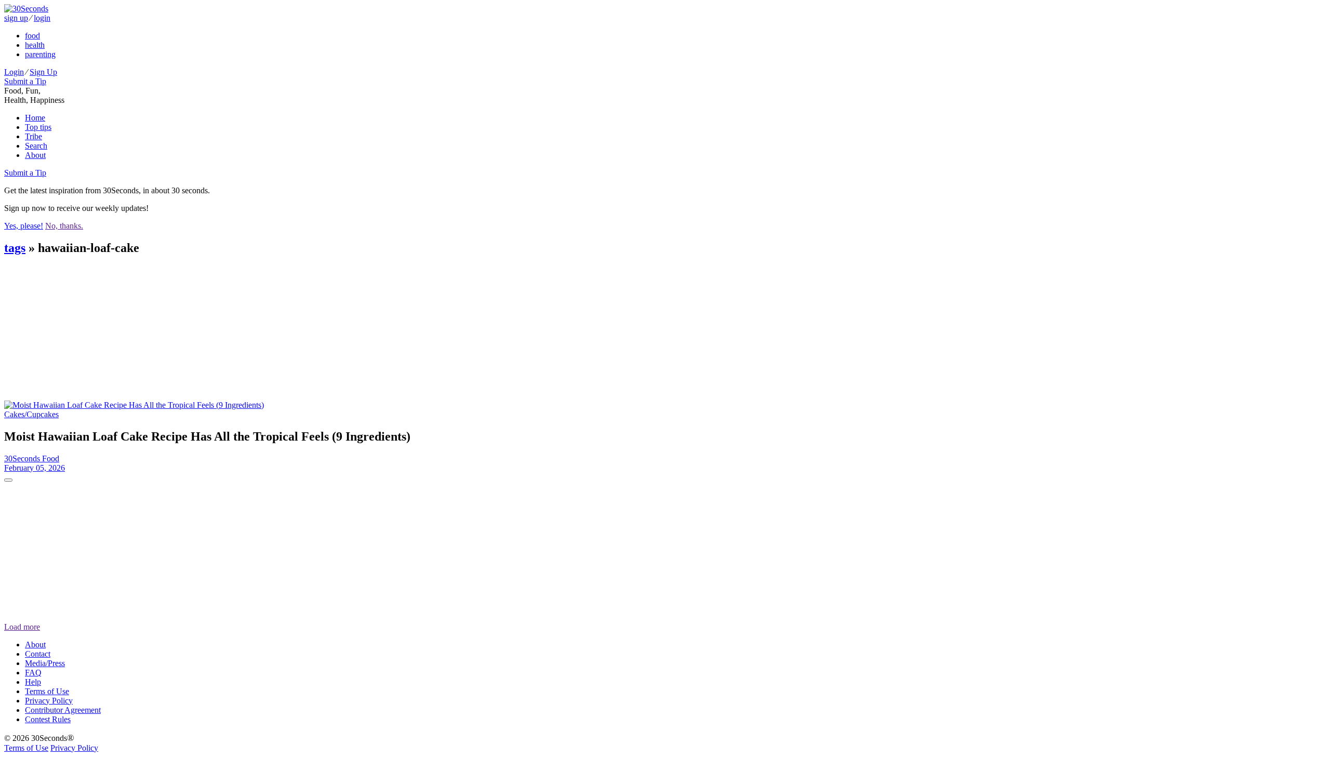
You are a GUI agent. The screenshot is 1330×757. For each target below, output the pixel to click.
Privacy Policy (49, 700)
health (35, 45)
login (42, 18)
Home (35, 117)
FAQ (33, 672)
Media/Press (45, 663)
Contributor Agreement (63, 710)
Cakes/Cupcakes (31, 414)
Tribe (33, 136)
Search (36, 145)
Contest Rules (48, 719)
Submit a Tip (25, 81)
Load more (22, 626)
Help (33, 682)
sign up (16, 18)
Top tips (38, 127)
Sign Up (43, 72)
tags (14, 248)
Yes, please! (23, 225)
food (32, 35)
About (35, 155)
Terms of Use (47, 691)
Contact (37, 653)
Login (14, 72)
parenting (40, 54)
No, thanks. (64, 225)
